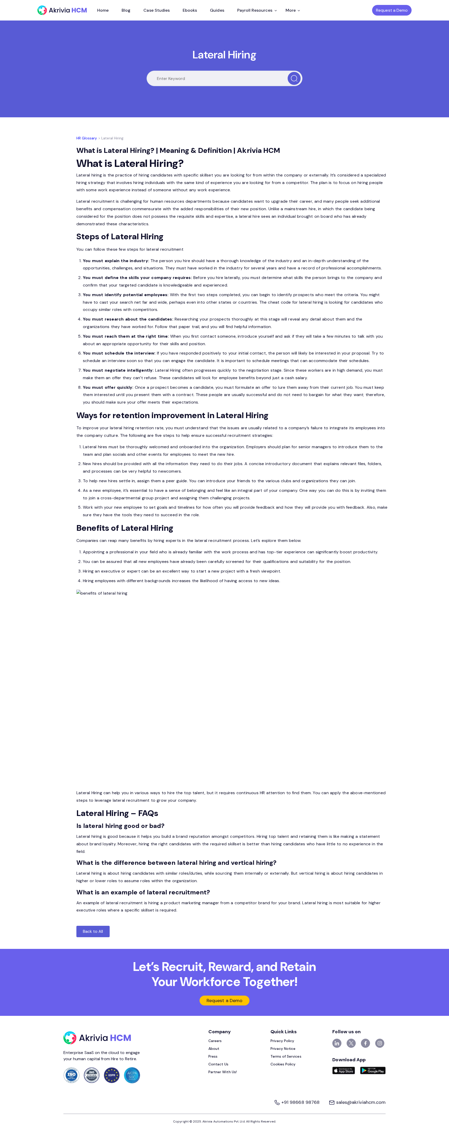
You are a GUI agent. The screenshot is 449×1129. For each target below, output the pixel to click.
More (291, 10)
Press (212, 1056)
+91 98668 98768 (300, 1102)
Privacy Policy (282, 1040)
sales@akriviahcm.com (360, 1102)
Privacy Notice (283, 1048)
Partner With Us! (222, 1072)
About (213, 1048)
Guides (217, 10)
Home (103, 10)
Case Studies (156, 10)
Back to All (93, 931)
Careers (215, 1040)
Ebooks (190, 10)
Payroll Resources (255, 10)
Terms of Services (285, 1056)
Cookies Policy (283, 1064)
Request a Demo (392, 10)
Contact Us (218, 1064)
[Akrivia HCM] (62, 10)
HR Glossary (86, 138)
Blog (126, 10)
